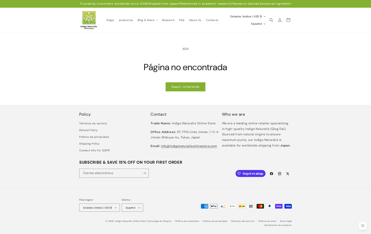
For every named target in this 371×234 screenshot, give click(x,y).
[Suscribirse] (144, 173)
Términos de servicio (93, 123)
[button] (147, 20)
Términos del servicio (243, 221)
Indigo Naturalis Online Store (130, 221)
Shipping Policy (89, 143)
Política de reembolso (187, 221)
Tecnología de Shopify (159, 221)
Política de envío (267, 221)
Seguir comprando (185, 87)
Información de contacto (278, 225)
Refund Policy (88, 130)
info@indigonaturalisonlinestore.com (189, 146)
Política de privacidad (94, 137)
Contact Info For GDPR (94, 150)
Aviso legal (286, 221)
